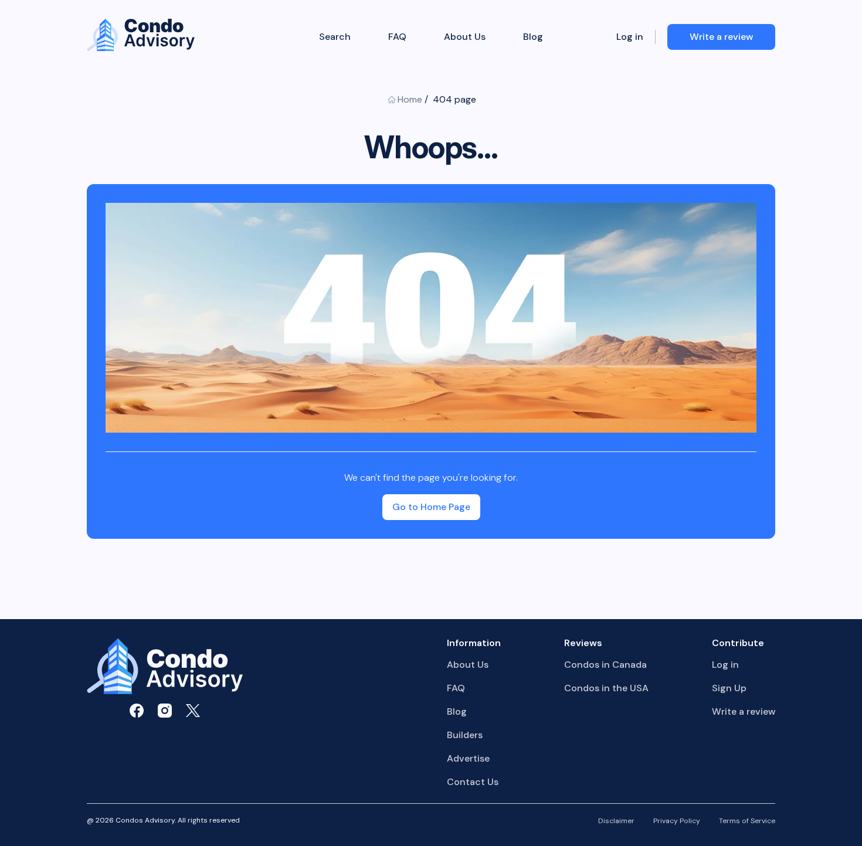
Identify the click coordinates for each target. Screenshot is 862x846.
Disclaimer (616, 821)
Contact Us (472, 782)
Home (410, 99)
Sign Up (729, 688)
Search (335, 37)
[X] (193, 711)
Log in (629, 37)
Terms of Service (747, 821)
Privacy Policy (676, 821)
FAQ (397, 37)
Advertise (468, 758)
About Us (465, 37)
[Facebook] (137, 711)
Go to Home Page (431, 507)
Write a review (743, 711)
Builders (465, 735)
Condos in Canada (605, 664)
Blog (533, 37)
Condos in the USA (606, 688)
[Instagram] (165, 711)
